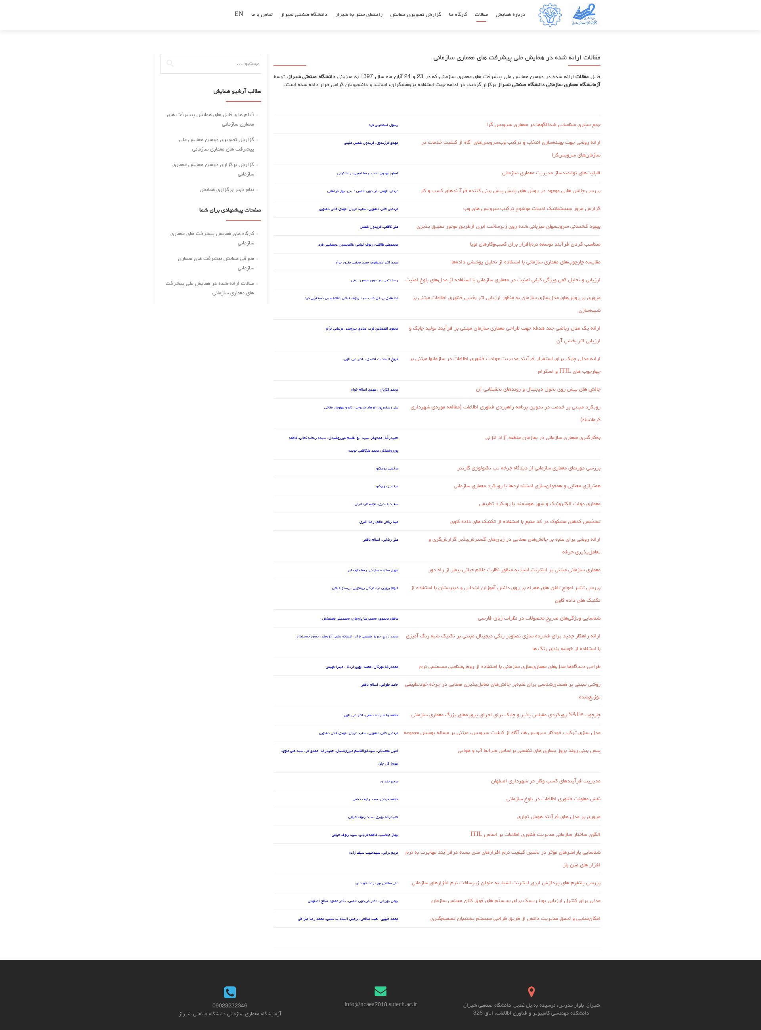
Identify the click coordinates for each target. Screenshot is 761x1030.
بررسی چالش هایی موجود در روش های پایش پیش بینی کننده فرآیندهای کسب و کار (510, 191)
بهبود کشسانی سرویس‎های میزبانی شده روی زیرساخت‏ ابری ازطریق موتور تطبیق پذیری (508, 226)
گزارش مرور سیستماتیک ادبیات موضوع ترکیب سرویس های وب (531, 209)
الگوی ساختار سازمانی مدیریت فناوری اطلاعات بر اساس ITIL (535, 835)
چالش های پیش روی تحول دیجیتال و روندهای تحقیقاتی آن (538, 389)
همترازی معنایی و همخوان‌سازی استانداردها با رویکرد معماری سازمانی (527, 486)
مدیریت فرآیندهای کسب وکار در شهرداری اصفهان (545, 781)
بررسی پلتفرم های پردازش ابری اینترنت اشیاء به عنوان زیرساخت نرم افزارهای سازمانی (506, 883)
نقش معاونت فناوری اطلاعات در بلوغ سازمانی (553, 799)
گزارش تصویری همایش (415, 14)
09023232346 (229, 1006)
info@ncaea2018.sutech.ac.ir (380, 1005)
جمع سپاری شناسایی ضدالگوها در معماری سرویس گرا (543, 125)
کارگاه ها (458, 14)
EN (239, 14)
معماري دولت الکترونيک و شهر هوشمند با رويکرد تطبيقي (539, 504)
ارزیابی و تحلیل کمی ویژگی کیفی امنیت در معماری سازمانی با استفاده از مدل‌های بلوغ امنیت (502, 280)
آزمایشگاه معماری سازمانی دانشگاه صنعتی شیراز (230, 1014)
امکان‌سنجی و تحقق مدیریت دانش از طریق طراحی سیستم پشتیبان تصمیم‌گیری (515, 919)
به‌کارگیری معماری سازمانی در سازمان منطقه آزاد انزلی (543, 438)
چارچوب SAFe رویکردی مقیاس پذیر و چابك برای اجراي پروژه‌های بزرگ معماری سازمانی (505, 715)
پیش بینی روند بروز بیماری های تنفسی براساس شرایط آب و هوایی (529, 751)
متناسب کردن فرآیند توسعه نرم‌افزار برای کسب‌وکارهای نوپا (535, 244)
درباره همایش (510, 14)
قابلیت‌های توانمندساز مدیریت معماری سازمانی (551, 173)
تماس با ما (262, 14)
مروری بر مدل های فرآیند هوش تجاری (558, 817)
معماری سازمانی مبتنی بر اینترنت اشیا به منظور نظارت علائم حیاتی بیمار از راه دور (514, 570)
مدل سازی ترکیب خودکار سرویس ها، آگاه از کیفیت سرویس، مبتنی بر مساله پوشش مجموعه (502, 733)
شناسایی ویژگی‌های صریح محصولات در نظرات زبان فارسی (539, 618)
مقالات (481, 14)
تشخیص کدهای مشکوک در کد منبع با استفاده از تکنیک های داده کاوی (525, 522)
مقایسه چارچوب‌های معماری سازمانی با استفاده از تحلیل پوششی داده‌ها (525, 262)
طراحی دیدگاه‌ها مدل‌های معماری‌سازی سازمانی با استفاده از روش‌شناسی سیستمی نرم (509, 667)
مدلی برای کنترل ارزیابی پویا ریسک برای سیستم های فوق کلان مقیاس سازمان (515, 901)
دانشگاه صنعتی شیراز (304, 14)
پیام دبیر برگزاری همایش (227, 190)
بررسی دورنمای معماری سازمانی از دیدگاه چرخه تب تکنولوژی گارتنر (528, 468)
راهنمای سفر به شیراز (358, 14)
